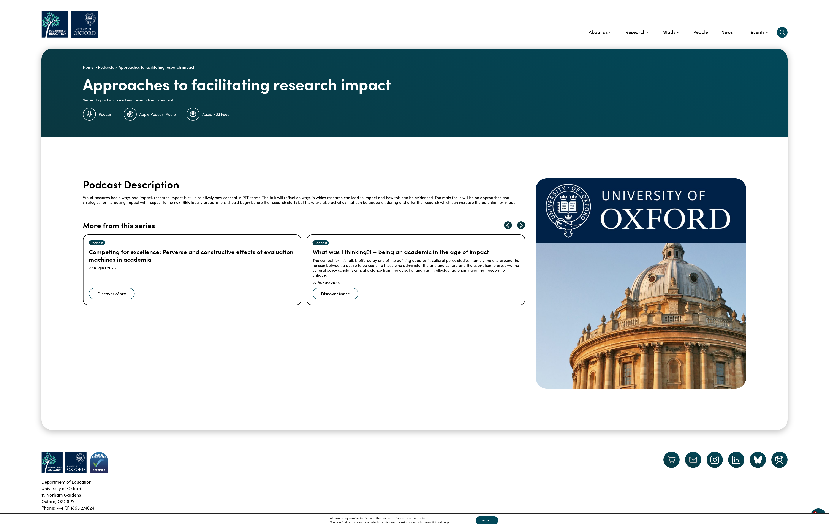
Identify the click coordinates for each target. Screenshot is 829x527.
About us (598, 31)
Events (758, 31)
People (700, 31)
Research (635, 31)
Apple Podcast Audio (157, 114)
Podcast (106, 114)
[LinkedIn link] (736, 460)
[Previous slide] (508, 225)
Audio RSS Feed (216, 114)
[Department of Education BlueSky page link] (758, 460)
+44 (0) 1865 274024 (75, 508)
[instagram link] (715, 460)
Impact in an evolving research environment (134, 100)
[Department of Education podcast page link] (779, 460)
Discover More (112, 293)
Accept (487, 520)
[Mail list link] (693, 462)
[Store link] (671, 462)
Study (669, 31)
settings (443, 522)
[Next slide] (521, 225)
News (727, 31)
